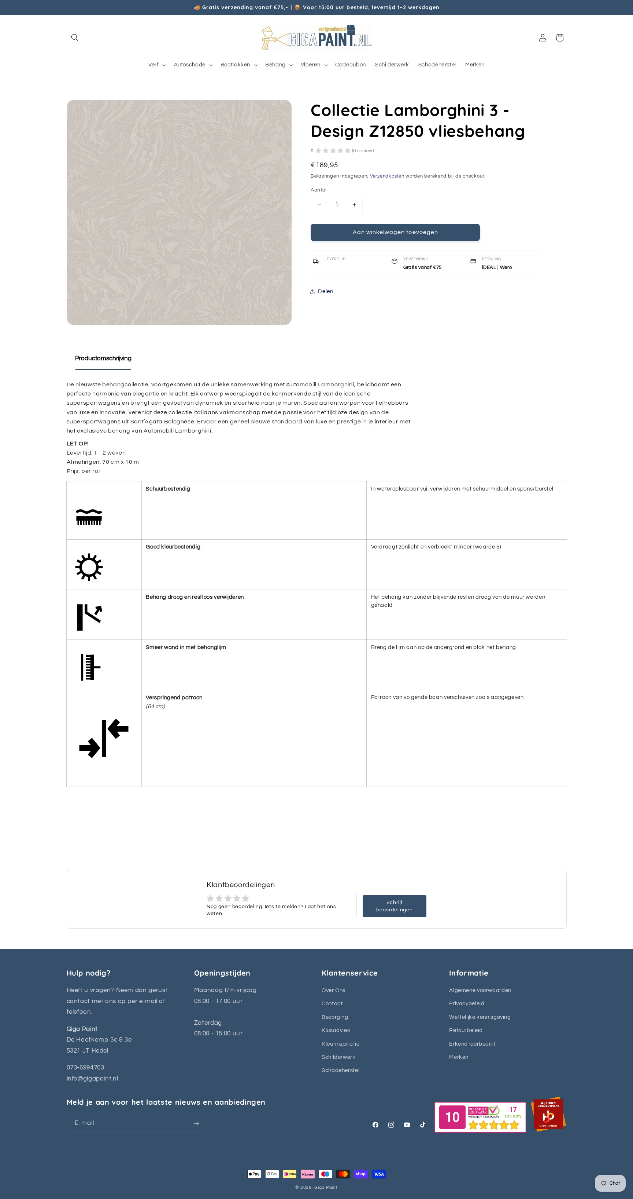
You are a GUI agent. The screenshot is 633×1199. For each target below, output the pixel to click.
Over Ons (333, 990)
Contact (332, 1003)
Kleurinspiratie (340, 1044)
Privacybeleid (466, 1003)
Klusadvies (336, 1030)
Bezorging (335, 1017)
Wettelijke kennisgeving (480, 1017)
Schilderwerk (339, 1057)
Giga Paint (325, 1187)
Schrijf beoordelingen (394, 906)
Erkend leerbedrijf (472, 1044)
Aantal (319, 189)
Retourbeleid (466, 1030)
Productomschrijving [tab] (103, 358)
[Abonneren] (196, 1124)
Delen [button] (325, 291)
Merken (459, 1057)
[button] (75, 37)
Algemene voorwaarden (480, 990)
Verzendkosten (387, 176)
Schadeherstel (340, 1070)
